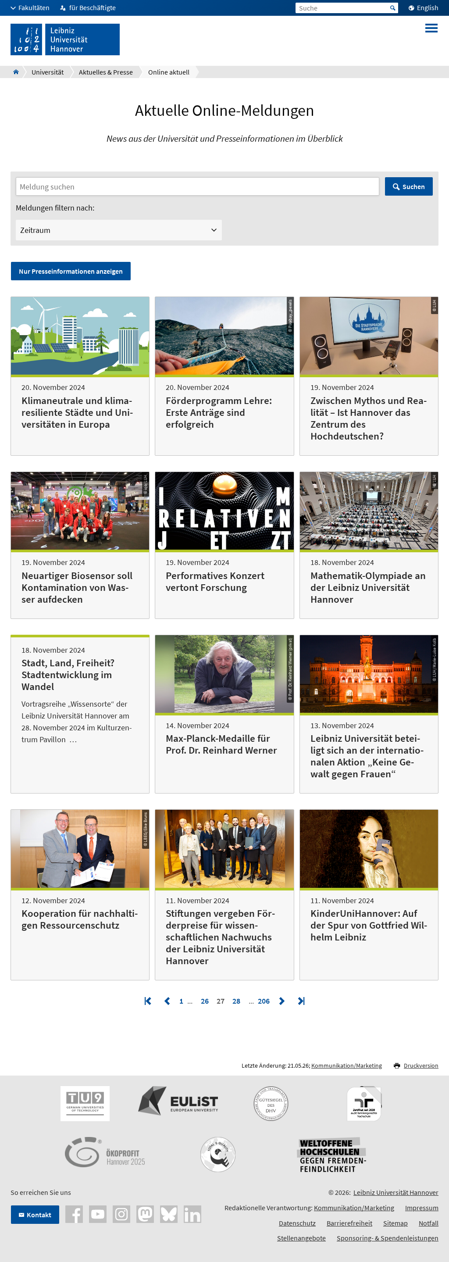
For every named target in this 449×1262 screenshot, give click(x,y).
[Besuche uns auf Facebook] (74, 1213)
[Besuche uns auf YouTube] (98, 1213)
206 (264, 1001)
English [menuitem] (427, 7)
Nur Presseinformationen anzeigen (71, 271)
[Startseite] (13, 72)
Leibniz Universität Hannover (395, 1192)
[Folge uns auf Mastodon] (145, 1213)
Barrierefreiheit (349, 1223)
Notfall (428, 1223)
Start (393, 8)
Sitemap (395, 1223)
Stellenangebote (301, 1237)
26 (205, 1001)
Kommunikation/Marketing (346, 1065)
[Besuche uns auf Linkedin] (192, 1213)
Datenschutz (297, 1223)
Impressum (421, 1207)
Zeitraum (35, 230)
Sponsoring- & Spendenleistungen (387, 1237)
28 (236, 1001)
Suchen (414, 186)
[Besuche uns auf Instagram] (121, 1213)
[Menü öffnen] (431, 39)
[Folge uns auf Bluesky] (169, 1213)
